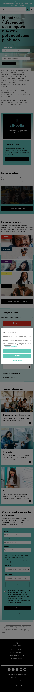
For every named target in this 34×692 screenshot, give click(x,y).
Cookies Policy (8, 346)
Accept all (17, 355)
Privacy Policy (14, 346)
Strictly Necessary (16, 350)
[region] (17, 346)
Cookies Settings (17, 360)
